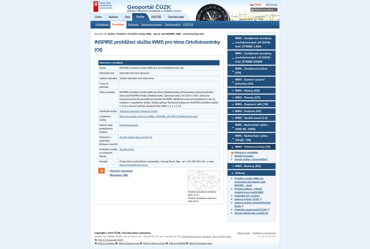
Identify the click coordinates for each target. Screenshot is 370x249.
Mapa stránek (243, 233)
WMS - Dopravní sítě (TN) (251, 104)
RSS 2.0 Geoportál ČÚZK (110, 240)
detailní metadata (244, 156)
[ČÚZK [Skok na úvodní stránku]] (103, 6)
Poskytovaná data (128, 125)
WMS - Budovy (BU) (248, 166)
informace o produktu (246, 152)
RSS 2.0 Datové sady (129, 243)
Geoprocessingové (151, 24)
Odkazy (240, 172)
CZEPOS (188, 24)
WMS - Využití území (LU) (251, 117)
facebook (206, 236)
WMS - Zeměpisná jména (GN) (251, 70)
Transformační (172, 24)
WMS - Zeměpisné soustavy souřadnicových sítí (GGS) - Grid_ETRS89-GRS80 (253, 57)
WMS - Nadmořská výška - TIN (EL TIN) (252, 138)
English (274, 4)
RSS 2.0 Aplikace (106, 243)
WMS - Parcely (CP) (247, 97)
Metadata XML (119, 175)
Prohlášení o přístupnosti (264, 233)
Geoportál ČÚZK (154, 8)
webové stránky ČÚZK (247, 199)
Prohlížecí (118, 24)
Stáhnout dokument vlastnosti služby (138, 111)
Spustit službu (126, 149)
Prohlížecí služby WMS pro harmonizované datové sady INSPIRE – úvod (250, 182)
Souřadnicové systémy (247, 196)
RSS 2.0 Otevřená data (200, 243)
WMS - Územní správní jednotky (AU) (249, 81)
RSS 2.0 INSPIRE (177, 243)
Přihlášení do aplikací (264, 9)
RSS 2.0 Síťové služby (154, 243)
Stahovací (133, 24)
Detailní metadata (121, 170)
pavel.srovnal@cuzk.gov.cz (133, 165)
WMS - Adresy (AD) (247, 90)
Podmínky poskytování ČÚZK (251, 209)
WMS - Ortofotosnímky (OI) (252, 146)
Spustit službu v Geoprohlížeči (251, 159)
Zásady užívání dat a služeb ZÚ (251, 213)
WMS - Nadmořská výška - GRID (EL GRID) (252, 127)
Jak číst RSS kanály (221, 236)
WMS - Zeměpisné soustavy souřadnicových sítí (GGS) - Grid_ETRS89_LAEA (253, 42)
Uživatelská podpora (191, 236)
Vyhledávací (102, 24)
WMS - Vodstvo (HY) (248, 111)
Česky (257, 4)
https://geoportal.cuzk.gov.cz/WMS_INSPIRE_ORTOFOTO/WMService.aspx (158, 116)
